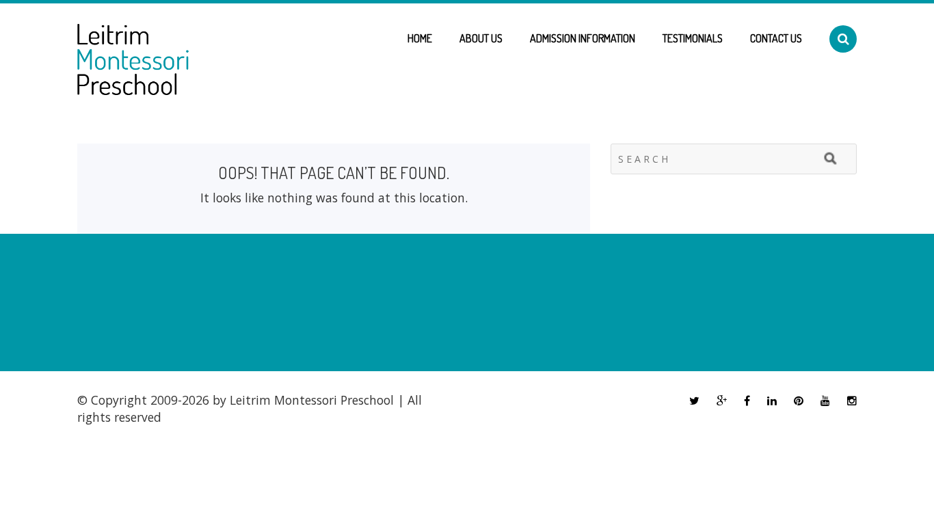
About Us (481, 38)
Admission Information (582, 38)
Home (420, 38)
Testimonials (693, 38)
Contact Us (776, 38)
